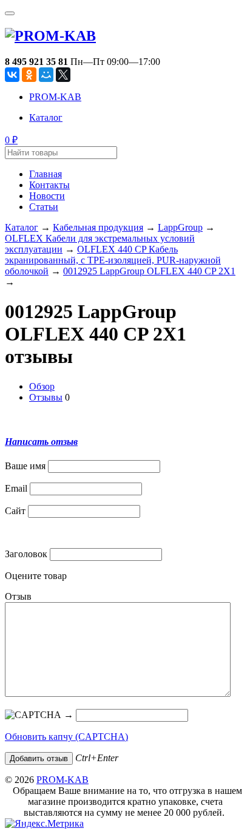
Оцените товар (36, 576)
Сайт (15, 511)
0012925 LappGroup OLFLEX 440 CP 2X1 (149, 271)
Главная (45, 174)
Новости (47, 196)
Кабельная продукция (98, 227)
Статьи (43, 207)
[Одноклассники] (29, 74)
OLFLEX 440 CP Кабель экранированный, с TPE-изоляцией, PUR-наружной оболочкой (113, 260)
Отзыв (18, 596)
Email (16, 488)
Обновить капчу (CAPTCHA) (66, 736)
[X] (63, 74)
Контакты (49, 185)
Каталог (45, 117)
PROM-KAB (55, 97)
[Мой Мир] (46, 74)
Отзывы (45, 397)
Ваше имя (25, 466)
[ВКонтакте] (12, 74)
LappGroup (180, 227)
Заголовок (26, 554)
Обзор (42, 386)
